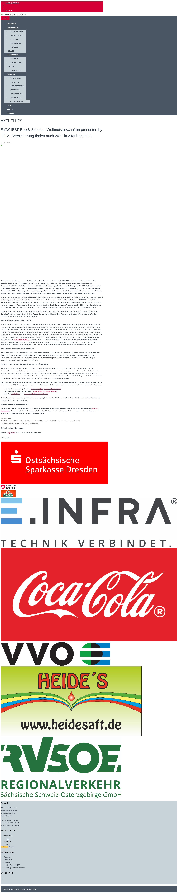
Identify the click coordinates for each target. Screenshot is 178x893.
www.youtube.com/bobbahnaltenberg (45, 391)
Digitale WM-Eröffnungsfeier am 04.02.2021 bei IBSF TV (19, 423)
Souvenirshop (16, 97)
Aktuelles (11, 23)
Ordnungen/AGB (16, 93)
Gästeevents (12, 27)
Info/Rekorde (16, 78)
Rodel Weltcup (16, 70)
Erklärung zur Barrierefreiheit (14, 868)
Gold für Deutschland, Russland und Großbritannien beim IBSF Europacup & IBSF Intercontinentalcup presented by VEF (40, 421)
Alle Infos (12, 846)
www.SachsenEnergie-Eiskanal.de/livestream (46, 389)
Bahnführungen (17, 31)
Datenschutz (8, 862)
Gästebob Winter (17, 35)
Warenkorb (18, 101)
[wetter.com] (4, 847)
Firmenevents (16, 43)
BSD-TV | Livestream (12, 3)
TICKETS (10, 109)
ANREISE (10, 113)
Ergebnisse (15, 58)
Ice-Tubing (14, 39)
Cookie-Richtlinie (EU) (12, 865)
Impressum (8, 860)
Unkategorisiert (6, 418)
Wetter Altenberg (7, 835)
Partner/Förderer (17, 86)
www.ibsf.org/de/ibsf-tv (21, 339)
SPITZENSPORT (13, 55)
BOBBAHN (11, 74)
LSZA (9, 105)
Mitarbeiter (15, 90)
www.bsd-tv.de (15, 394)
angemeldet (11, 433)
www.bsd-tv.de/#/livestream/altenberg (36, 394)
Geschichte (15, 82)
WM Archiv (9, 10)
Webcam (7, 857)
